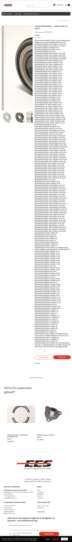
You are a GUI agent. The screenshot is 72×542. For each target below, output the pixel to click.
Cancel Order (41, 511)
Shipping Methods (9, 511)
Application (40, 494)
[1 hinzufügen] (43, 351)
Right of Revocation (9, 513)
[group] (36, 419)
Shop (38, 490)
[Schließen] (70, 539)
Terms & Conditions (9, 506)
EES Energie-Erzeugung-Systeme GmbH (15, 490)
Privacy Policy (8, 507)
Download (40, 498)
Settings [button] (47, 539)
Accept (64, 539)
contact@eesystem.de (10, 498)
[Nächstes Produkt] (67, 414)
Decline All (55, 539)
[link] (67, 5)
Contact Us (40, 507)
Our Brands (40, 492)
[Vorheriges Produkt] (5, 414)
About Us (39, 496)
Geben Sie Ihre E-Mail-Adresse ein (20, 525)
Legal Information (9, 509)
